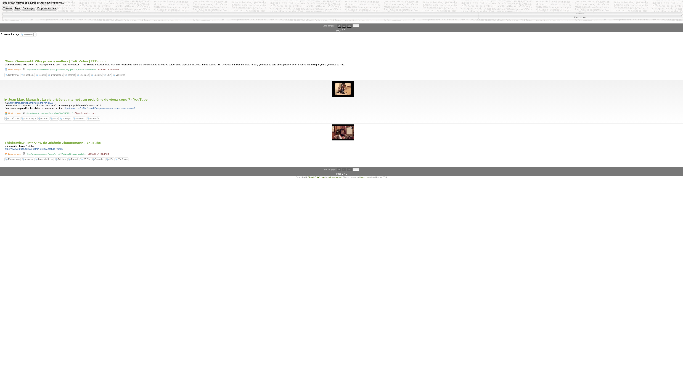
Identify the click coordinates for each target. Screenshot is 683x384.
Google (42, 75)
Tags (17, 8)
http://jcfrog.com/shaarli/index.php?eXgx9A (30, 103)
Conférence (14, 75)
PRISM (86, 159)
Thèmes (7, 8)
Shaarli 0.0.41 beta (316, 177)
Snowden (30, 34)
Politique (67, 118)
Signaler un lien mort (108, 69)
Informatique (57, 75)
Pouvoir (75, 159)
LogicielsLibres (45, 159)
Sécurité (98, 75)
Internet (71, 75)
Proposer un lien (46, 8)
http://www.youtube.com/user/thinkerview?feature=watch (34, 149)
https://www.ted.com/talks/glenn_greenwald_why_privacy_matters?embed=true (61, 70)
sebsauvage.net (335, 177)
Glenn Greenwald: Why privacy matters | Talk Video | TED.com (55, 61)
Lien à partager (14, 70)
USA (109, 75)
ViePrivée (120, 75)
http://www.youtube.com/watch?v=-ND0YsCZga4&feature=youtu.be (56, 154)
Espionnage (14, 159)
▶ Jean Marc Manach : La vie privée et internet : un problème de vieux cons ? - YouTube (76, 99)
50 (344, 26)
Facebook (29, 75)
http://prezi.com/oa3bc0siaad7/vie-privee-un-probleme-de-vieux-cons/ (99, 108)
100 (349, 26)
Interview (29, 159)
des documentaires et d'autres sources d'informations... (34, 2)
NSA (55, 118)
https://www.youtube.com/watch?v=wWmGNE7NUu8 (50, 113)
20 (339, 26)
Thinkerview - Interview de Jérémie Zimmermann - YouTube (53, 143)
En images (29, 8)
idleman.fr (363, 177)
